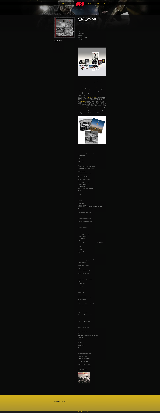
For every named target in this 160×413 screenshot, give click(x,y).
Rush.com (80, 4)
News (55, 3)
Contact (94, 411)
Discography (90, 3)
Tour (63, 3)
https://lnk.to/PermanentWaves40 (86, 28)
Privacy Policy (98, 411)
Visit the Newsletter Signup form (63, 404)
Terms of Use (103, 411)
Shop (98, 3)
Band (71, 3)
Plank (70, 411)
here (87, 44)
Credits (90, 411)
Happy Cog (74, 411)
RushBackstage (80, 41)
